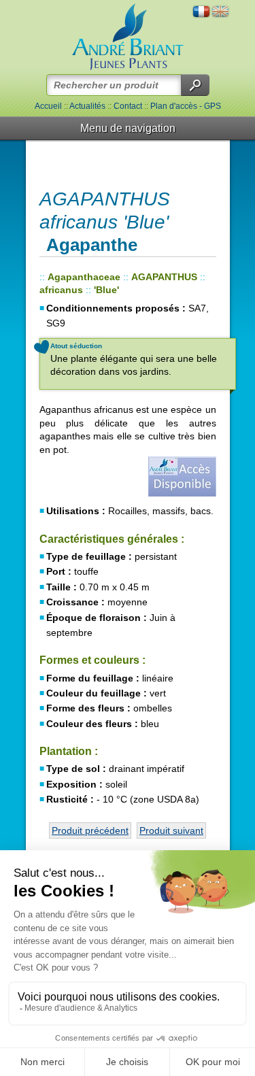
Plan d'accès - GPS (185, 106)
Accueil (48, 106)
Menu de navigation (127, 128)
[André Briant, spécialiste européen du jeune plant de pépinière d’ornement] (128, 37)
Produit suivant (171, 830)
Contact (128, 106)
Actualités (87, 106)
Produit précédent (90, 830)
